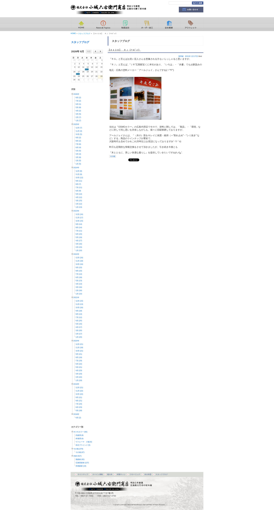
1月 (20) (79, 337)
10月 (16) (79, 264)
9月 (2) (78, 138)
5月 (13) (79, 281)
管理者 (181, 56)
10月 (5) (79, 134)
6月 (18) (79, 277)
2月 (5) (78, 161)
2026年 (76, 94)
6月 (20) (79, 321)
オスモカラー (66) (80, 432)
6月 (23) (79, 407)
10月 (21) (79, 351)
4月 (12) (79, 197)
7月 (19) (79, 361)
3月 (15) (79, 201)
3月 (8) (78, 157)
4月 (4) (78, 154)
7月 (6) (78, 144)
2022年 (76, 254)
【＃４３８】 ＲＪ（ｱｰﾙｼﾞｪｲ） (124, 50)
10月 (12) (79, 178)
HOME (73, 33)
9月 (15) (79, 268)
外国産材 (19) (81, 466)
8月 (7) (78, 184)
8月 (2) (78, 98)
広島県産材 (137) (82, 463)
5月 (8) (78, 107)
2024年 (76, 168)
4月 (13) (79, 284)
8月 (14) (79, 227)
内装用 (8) (79, 435)
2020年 (76, 341)
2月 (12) (79, 204)
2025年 (76, 124)
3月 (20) (79, 331)
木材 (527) (77, 456)
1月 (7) (78, 121)
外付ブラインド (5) (83, 445)
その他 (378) (78, 449)
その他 (112, 156)
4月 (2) (78, 111)
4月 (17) (79, 241)
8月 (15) (79, 271)
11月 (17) (79, 218)
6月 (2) (78, 418)
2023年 (76, 211)
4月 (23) (79, 371)
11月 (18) (79, 261)
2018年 (76, 414)
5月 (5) (78, 151)
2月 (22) (79, 377)
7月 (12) (79, 317)
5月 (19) (79, 237)
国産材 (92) (80, 459)
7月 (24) (79, 404)
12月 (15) (79, 301)
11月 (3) (79, 131)
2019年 (76, 384)
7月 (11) (79, 187)
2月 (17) (79, 334)
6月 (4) (78, 147)
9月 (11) (79, 181)
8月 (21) (79, 401)
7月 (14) (79, 274)
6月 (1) (78, 104)
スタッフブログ (84, 34)
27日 (196, 56)
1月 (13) (79, 207)
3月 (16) (79, 244)
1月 (192, 56)
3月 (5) (78, 114)
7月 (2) (78, 101)
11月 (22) (79, 391)
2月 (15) (79, 247)
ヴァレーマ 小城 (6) (84, 442)
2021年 (76, 298)
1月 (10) (79, 250)
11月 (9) (79, 174)
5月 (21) (79, 367)
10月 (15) (79, 221)
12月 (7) (79, 128)
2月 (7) (78, 117)
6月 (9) (78, 191)
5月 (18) (79, 411)
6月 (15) (79, 234)
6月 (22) (79, 364)
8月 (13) (79, 314)
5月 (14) (79, 194)
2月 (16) (79, 291)
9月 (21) (79, 354)
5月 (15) (79, 324)
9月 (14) (79, 224)
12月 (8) (79, 171)
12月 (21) (79, 344)
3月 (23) (79, 374)
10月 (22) (79, 394)
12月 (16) (79, 214)
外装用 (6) (79, 439)
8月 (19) (79, 357)
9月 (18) (79, 311)
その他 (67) (80, 452)
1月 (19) (79, 380)
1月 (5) (78, 164)
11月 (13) (79, 304)
